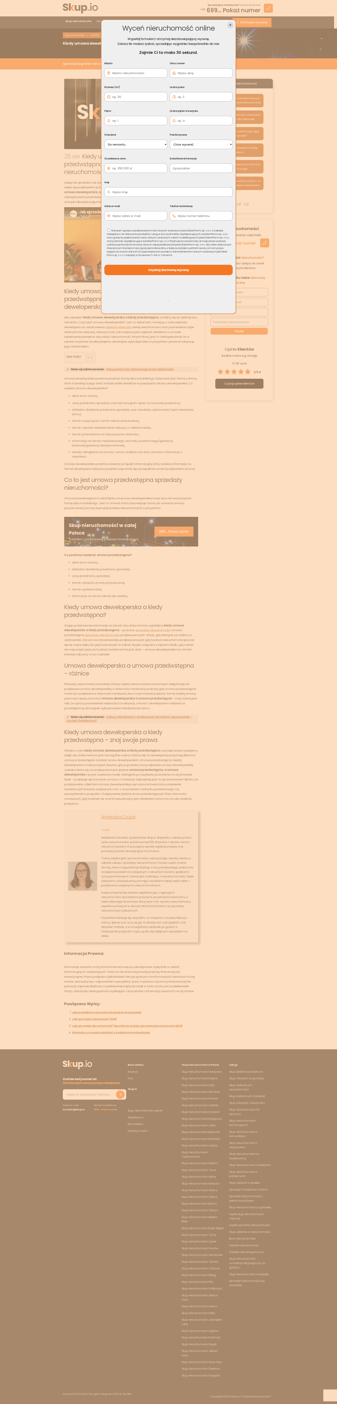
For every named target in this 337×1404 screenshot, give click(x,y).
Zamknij (230, 25)
